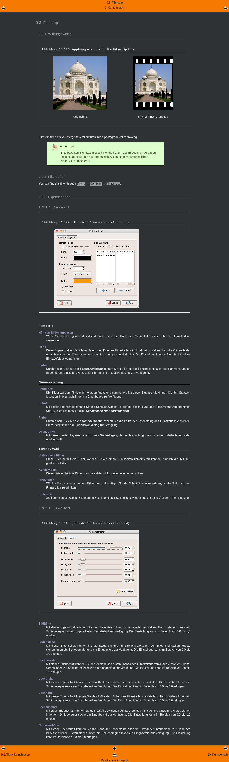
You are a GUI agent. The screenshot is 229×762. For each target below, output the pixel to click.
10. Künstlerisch (218, 754)
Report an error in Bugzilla (114, 760)
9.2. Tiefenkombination (15, 754)
